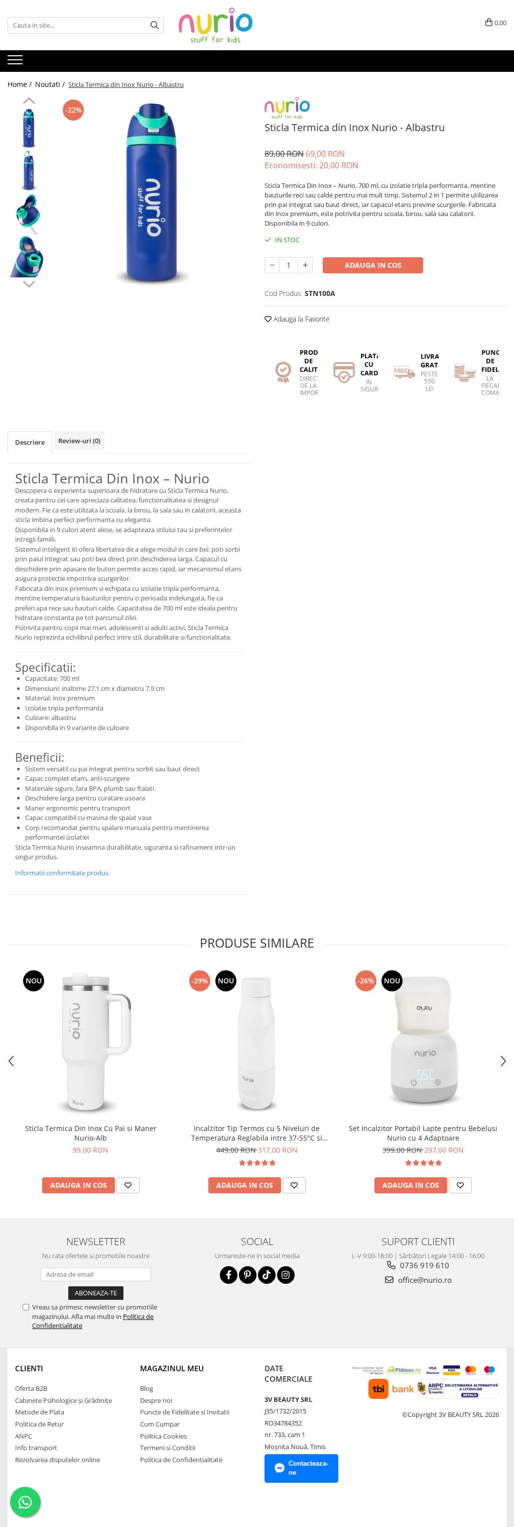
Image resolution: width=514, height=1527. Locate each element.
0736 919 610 (423, 1265)
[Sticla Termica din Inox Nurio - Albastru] (152, 194)
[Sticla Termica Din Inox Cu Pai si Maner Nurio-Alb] (91, 1043)
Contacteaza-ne (308, 1468)
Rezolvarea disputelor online (57, 1459)
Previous (29, 102)
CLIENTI (29, 1368)
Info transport (36, 1447)
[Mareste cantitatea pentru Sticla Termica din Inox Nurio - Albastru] (305, 265)
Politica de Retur (39, 1424)
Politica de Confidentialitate (181, 1459)
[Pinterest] (247, 1275)
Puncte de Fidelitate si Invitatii (184, 1411)
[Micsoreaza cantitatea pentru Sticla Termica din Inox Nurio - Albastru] (272, 265)
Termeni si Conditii (167, 1447)
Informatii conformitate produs (61, 872)
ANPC (23, 1436)
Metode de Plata (39, 1411)
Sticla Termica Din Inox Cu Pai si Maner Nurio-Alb (91, 1133)
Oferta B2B (31, 1388)
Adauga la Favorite (301, 319)
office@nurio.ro (424, 1280)
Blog (146, 1388)
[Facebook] (228, 1275)
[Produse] (16, 62)
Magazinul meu (172, 1368)
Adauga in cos (373, 265)
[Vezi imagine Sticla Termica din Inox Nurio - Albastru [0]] (29, 128)
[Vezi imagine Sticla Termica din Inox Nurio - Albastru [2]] (29, 214)
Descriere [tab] (30, 442)
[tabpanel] (152, 194)
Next (29, 283)
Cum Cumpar (160, 1424)
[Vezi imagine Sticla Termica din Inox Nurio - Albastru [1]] (29, 171)
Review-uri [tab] (79, 440)
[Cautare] (155, 25)
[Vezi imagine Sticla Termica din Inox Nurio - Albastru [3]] (29, 256)
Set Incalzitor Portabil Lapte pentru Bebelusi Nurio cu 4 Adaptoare (423, 1133)
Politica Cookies (163, 1436)
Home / (21, 84)
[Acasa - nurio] (229, 25)
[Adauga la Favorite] (128, 1185)
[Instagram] (286, 1275)
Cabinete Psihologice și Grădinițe (63, 1400)
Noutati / (51, 84)
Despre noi (156, 1400)
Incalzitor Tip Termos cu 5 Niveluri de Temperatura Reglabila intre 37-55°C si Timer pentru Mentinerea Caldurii (256, 1133)
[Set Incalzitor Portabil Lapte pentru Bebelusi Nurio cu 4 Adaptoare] (423, 1043)
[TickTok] (267, 1275)
